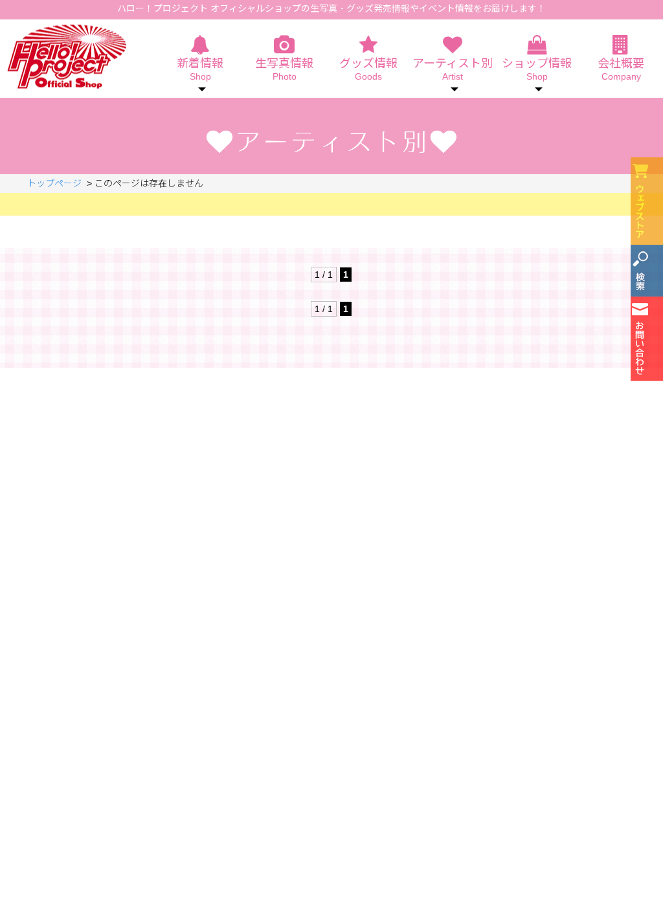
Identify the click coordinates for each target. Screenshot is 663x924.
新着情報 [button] (200, 69)
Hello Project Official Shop (66, 56)
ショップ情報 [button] (537, 69)
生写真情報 (284, 69)
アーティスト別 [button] (452, 69)
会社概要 (621, 69)
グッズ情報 (368, 69)
